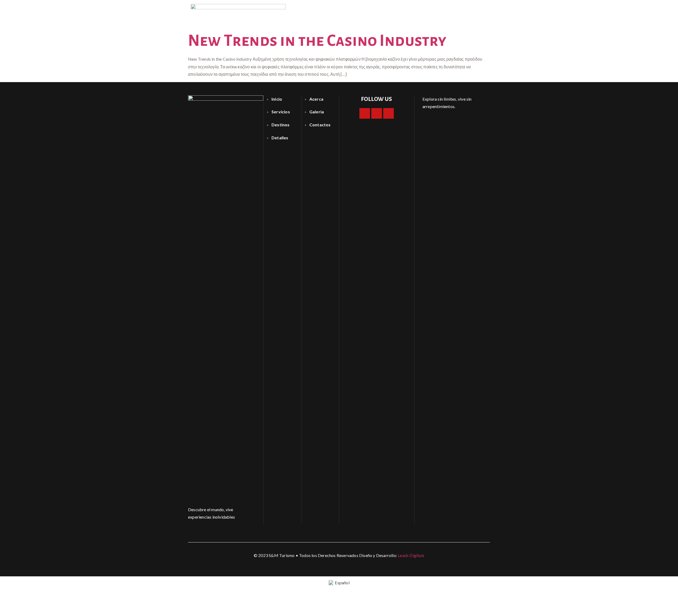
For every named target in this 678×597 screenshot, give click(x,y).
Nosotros (420, 12)
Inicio (396, 12)
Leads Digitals (411, 555)
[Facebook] (364, 113)
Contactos (474, 12)
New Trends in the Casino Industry (317, 40)
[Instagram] (376, 113)
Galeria (447, 12)
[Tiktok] (388, 113)
